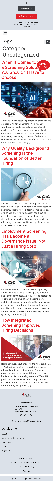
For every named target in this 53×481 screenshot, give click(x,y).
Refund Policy (26, 466)
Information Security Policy (26, 462)
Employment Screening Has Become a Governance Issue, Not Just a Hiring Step (23, 239)
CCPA (26, 470)
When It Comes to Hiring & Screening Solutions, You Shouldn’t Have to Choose (25, 70)
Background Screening (11, 438)
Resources (6, 442)
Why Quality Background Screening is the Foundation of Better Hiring (25, 156)
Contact (5, 446)
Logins (4, 450)
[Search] (48, 42)
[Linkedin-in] (26, 3)
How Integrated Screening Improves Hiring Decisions (20, 325)
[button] (5, 33)
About (4, 434)
